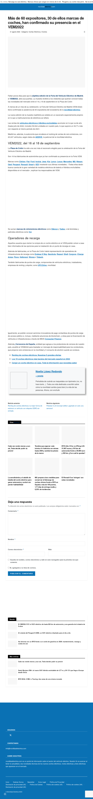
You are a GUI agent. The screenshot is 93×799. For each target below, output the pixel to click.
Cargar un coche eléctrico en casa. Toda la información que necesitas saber (44, 362)
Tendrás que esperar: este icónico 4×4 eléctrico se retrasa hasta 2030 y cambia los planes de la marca (46, 449)
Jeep (44, 161)
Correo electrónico (16, 549)
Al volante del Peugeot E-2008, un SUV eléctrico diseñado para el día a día (44, 633)
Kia (48, 161)
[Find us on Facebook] (6, 735)
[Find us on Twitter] (11, 735)
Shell (66, 254)
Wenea (32, 257)
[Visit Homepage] (46, 7)
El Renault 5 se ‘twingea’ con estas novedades (72, 478)
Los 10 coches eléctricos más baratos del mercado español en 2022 (41, 359)
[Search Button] (86, 6)
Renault (24, 164)
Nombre (12, 539)
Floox (16, 257)
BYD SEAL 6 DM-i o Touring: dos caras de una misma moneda (40, 679)
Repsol (60, 254)
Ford (33, 161)
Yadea (62, 229)
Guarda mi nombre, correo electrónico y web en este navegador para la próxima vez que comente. (44, 561)
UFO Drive (42, 265)
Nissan (79, 161)
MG (74, 161)
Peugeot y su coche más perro (73, 2)
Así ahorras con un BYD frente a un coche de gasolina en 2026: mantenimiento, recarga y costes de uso (49, 642)
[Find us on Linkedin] (26, 735)
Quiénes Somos (18, 782)
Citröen (22, 161)
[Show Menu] (7, 6)
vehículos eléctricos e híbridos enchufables (38, 123)
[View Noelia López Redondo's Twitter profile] (31, 380)
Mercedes (67, 161)
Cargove (72, 254)
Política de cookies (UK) (74, 784)
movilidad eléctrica (72, 109)
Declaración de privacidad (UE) (16, 784)
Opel (10, 164)
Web (50, 549)
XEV (37, 164)
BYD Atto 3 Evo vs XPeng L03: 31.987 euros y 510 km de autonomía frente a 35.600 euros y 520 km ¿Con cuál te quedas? (74, 449)
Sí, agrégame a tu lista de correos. (22, 568)
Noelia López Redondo (49, 371)
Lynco (53, 161)
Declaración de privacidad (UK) (16, 787)
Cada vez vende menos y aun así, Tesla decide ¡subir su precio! (19, 448)
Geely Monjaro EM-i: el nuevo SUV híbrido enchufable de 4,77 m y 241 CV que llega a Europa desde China (51, 671)
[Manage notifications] (5, 794)
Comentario (13, 511)
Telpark (40, 257)
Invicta (38, 161)
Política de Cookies (36, 784)
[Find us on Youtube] (22, 735)
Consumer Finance (53, 339)
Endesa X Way (41, 254)
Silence (54, 229)
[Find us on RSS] (18, 735)
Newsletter (30, 782)
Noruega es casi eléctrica (17, 2)
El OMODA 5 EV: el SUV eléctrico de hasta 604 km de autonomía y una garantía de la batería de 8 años (51, 625)
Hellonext (24, 257)
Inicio (7, 782)
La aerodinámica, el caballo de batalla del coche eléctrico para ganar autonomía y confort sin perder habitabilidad (19, 481)
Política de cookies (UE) (54, 784)
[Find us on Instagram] (14, 735)
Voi (30, 232)
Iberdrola (52, 254)
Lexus (59, 161)
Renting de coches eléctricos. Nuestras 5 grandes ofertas (36, 355)
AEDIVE (38, 137)
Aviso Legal (42, 782)
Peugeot (16, 164)
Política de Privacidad (57, 782)
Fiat (28, 161)
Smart (31, 164)
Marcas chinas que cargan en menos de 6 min (44, 2)
